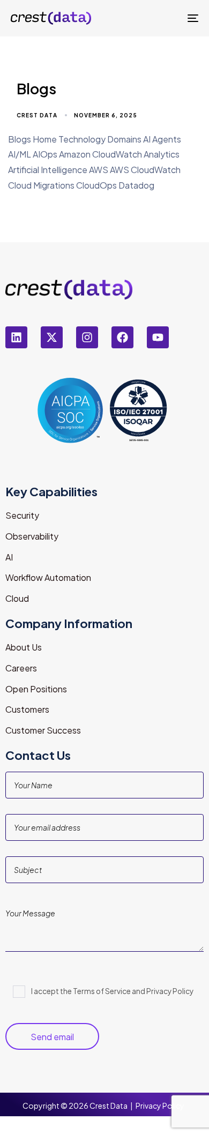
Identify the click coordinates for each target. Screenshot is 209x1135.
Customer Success (43, 730)
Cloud (17, 598)
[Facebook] (122, 337)
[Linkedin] (16, 337)
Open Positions (36, 689)
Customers (27, 709)
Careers (21, 668)
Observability (31, 536)
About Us (23, 647)
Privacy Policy (160, 1105)
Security (22, 515)
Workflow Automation (48, 577)
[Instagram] (87, 337)
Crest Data (37, 115)
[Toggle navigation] (167, 18)
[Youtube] (158, 337)
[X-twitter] (52, 337)
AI (9, 557)
